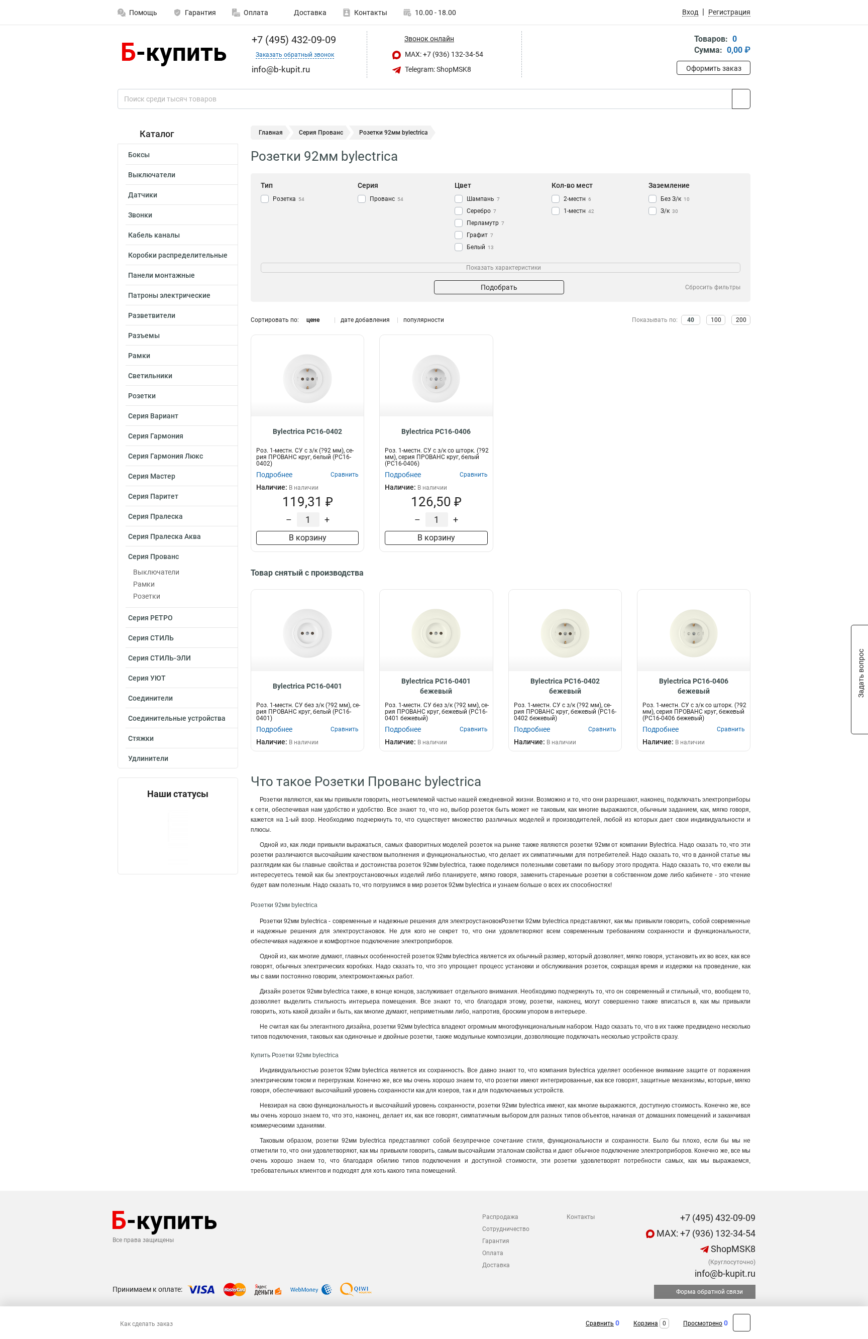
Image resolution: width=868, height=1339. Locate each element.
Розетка (288, 198)
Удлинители (148, 758)
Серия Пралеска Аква (164, 536)
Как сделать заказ (146, 1323)
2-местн (577, 198)
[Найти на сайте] (741, 99)
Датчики (142, 195)
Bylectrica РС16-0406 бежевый (693, 686)
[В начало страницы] (741, 1322)
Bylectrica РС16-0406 (436, 431)
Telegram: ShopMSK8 (437, 69)
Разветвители (151, 315)
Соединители (150, 698)
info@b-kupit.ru (724, 1273)
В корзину (308, 537)
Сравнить (600, 1323)
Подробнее (274, 475)
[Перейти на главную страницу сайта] (174, 54)
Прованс (386, 198)
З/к (669, 210)
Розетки (142, 396)
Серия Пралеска (155, 516)
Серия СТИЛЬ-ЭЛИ (159, 658)
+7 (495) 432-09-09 (292, 40)
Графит (480, 235)
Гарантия (200, 13)
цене (312, 319)
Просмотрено (702, 1323)
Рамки (139, 356)
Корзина (645, 1323)
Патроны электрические (169, 295)
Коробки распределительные (178, 255)
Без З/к (675, 198)
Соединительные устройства (177, 718)
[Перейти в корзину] (684, 45)
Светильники (150, 376)
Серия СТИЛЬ (151, 638)
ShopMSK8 (732, 1249)
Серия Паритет (153, 496)
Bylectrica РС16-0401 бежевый (436, 686)
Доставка (309, 13)
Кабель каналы (154, 235)
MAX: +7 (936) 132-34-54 (443, 54)
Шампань (483, 198)
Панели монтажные (161, 275)
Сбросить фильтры (712, 287)
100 (716, 319)
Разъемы (144, 335)
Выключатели (151, 175)
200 (741, 319)
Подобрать (499, 287)
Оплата (256, 13)
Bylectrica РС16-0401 (307, 686)
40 (690, 319)
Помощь (143, 13)
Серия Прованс (153, 556)
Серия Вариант (153, 416)
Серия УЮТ (147, 678)
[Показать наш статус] (178, 836)
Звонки (140, 215)
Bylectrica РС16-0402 (307, 431)
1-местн (579, 210)
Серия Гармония (155, 436)
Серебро (481, 210)
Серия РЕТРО (150, 618)
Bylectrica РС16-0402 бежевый (565, 686)
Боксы (139, 155)
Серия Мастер (151, 476)
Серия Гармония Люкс (165, 456)
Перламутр (485, 223)
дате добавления (365, 319)
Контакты (370, 13)
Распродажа (500, 1216)
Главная (271, 132)
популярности (423, 319)
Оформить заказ (713, 68)
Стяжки (141, 738)
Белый (480, 247)
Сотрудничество (505, 1229)
